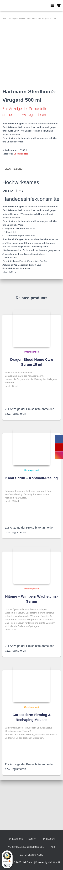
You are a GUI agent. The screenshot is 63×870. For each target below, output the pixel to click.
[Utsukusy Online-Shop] (22, 6)
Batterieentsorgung (31, 855)
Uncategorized (14, 18)
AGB (53, 847)
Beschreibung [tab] (14, 169)
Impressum (49, 839)
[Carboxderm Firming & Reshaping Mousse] (31, 683)
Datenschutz (16, 839)
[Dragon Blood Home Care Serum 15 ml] (31, 328)
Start (4, 18)
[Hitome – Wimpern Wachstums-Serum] (31, 565)
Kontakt (32, 839)
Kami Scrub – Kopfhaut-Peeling (31, 478)
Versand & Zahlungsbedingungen (26, 847)
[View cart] (59, 5)
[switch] (7, 865)
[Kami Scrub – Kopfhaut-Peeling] (31, 446)
